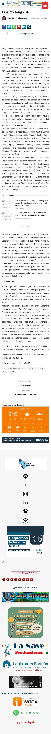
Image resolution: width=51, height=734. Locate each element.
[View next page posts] (28, 226)
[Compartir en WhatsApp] (14, 26)
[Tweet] (9, 26)
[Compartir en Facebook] (4, 26)
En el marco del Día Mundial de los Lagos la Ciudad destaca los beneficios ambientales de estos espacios (31, 203)
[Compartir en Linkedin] (24, 26)
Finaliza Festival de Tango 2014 (20, 368)
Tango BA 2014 (9, 372)
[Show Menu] (3, 3)
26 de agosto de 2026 (23, 218)
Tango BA (39, 368)
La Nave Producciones (18, 18)
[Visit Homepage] (26, 3)
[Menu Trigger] (45, 5)
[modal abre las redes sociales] (29, 26)
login (9, 405)
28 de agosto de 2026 (23, 208)
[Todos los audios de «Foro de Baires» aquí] (25, 701)
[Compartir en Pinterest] (19, 26)
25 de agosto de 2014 (39, 18)
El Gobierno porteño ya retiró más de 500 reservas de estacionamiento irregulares (30, 214)
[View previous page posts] (23, 226)
